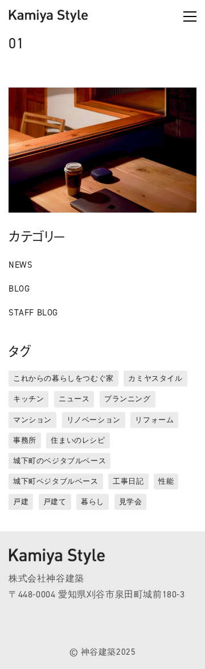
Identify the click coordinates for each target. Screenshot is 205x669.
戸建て (55, 501)
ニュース (74, 399)
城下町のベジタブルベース (59, 461)
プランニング (127, 399)
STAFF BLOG (33, 312)
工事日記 (128, 481)
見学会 (130, 501)
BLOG (19, 288)
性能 (166, 481)
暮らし (92, 501)
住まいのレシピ (78, 440)
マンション (32, 420)
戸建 (20, 501)
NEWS (20, 265)
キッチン (28, 399)
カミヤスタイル (155, 378)
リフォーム (154, 420)
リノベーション (94, 420)
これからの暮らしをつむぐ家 (63, 378)
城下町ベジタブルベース (56, 481)
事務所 (24, 440)
